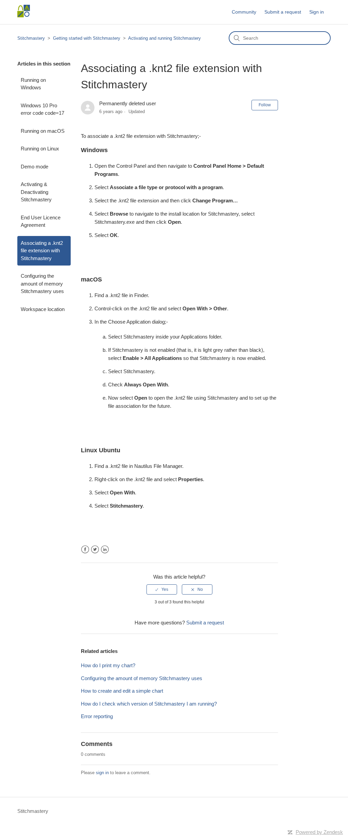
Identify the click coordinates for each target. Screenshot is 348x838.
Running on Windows (33, 84)
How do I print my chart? (108, 665)
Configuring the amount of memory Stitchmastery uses (42, 283)
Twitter (95, 549)
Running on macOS (43, 131)
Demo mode (34, 166)
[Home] (23, 15)
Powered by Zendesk (319, 832)
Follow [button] (265, 105)
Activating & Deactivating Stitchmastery (36, 191)
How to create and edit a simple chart (122, 691)
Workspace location (43, 309)
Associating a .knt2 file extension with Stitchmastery (42, 250)
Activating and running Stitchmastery (164, 38)
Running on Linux (40, 148)
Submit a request (282, 12)
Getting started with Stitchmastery (86, 38)
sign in (102, 772)
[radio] (161, 589)
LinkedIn (105, 549)
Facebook (85, 549)
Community (244, 12)
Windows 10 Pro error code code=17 (42, 109)
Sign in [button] (316, 12)
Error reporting (97, 716)
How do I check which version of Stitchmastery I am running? (149, 704)
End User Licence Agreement (40, 221)
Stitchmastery (31, 38)
